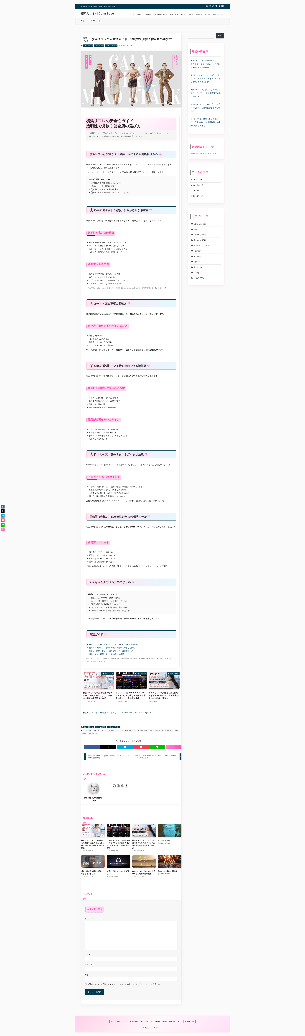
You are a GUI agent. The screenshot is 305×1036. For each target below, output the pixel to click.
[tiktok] (213, 6)
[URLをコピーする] (173, 747)
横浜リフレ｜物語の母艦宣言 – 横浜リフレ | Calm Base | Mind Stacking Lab (117, 712)
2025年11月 (198, 190)
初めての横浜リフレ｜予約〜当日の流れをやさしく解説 (112, 648)
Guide (164, 1021)
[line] (216, 6)
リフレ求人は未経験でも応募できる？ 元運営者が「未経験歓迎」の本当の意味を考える (205, 122)
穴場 (176, 730)
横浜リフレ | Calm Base (97, 13)
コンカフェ (119, 730)
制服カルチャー (130, 730)
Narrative (198, 251)
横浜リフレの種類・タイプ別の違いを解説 (106, 654)
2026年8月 (198, 180)
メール (88, 965)
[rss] (219, 6)
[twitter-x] (206, 6)
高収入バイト (93, 733)
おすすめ (96, 730)
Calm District (88, 45)
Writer (179, 1021)
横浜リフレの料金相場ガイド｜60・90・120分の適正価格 (113, 644)
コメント (89, 919)
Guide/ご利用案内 (111, 45)
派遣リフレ (169, 730)
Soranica (198, 267)
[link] (114, 785)
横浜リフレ (159, 730)
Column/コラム (200, 235)
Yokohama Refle (136, 1021)
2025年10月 (198, 196)
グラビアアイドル (108, 730)
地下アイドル (142, 730)
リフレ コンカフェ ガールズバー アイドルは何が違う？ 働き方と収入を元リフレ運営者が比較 (205, 78)
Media (157, 1021)
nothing (197, 256)
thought (197, 272)
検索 (219, 35)
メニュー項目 (115, 1021)
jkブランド (87, 730)
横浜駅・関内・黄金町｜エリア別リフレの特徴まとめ (111, 651)
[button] (92, 747)
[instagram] (210, 6)
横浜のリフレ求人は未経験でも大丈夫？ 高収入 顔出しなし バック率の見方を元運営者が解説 (205, 63)
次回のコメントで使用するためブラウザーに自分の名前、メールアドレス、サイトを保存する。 (124, 984)
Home (125, 1021)
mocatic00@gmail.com (93, 799)
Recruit (172, 1021)
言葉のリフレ (199, 278)
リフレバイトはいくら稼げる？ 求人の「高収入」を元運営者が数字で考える (205, 107)
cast (196, 229)
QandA (197, 262)
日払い (151, 730)
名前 (87, 954)
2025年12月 (198, 185)
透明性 (84, 733)
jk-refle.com (189, 1021)
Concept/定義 (99, 45)
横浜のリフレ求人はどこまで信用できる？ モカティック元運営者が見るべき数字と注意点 (205, 93)
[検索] (222, 6)
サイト (87, 975)
